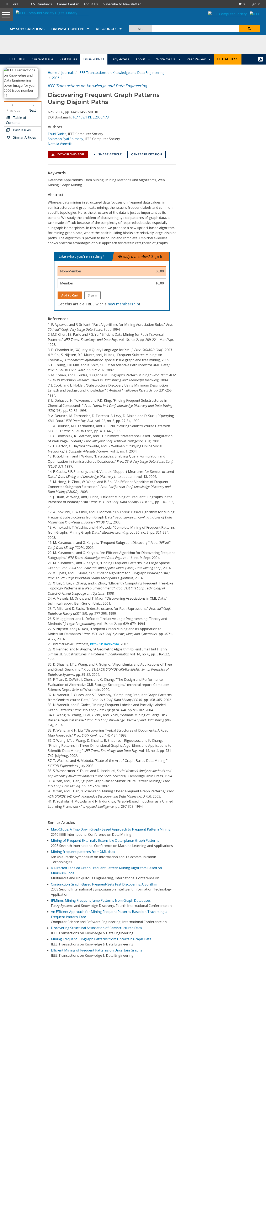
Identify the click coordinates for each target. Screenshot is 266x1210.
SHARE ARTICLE (109, 154)
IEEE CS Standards (37, 4)
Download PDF (70, 154)
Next (32, 110)
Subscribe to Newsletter (122, 4)
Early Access (120, 59)
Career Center (68, 4)
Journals (67, 72)
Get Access (227, 59)
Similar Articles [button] (24, 137)
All (140, 29)
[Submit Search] (249, 28)
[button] (241, 4)
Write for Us (166, 59)
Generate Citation (146, 154)
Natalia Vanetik (60, 143)
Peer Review (196, 59)
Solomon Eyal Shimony (65, 139)
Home (52, 72)
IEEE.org (12, 4)
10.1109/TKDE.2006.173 (91, 117)
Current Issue (42, 59)
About (140, 59)
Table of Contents (16, 120)
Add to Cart (70, 295)
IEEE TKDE (17, 59)
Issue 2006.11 (93, 59)
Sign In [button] (255, 4)
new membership (123, 303)
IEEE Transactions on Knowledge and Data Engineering (122, 72)
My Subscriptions (27, 29)
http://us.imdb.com (104, 644)
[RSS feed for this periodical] (260, 59)
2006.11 (58, 78)
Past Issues (68, 59)
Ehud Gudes (57, 134)
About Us (91, 4)
